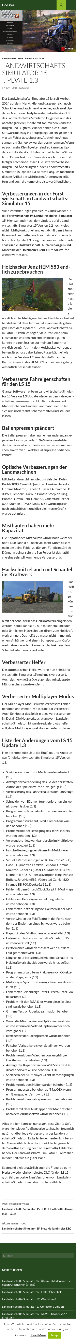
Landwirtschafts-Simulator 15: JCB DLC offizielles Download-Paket (38, 1209)
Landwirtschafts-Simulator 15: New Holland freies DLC (36, 1226)
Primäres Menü (71, 5)
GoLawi (8, 5)
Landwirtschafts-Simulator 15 (23, 58)
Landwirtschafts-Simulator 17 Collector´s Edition (33, 1306)
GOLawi (24, 87)
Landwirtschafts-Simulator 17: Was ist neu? (29, 1299)
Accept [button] (54, 1335)
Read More (38, 1335)
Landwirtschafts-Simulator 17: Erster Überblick (32, 1292)
